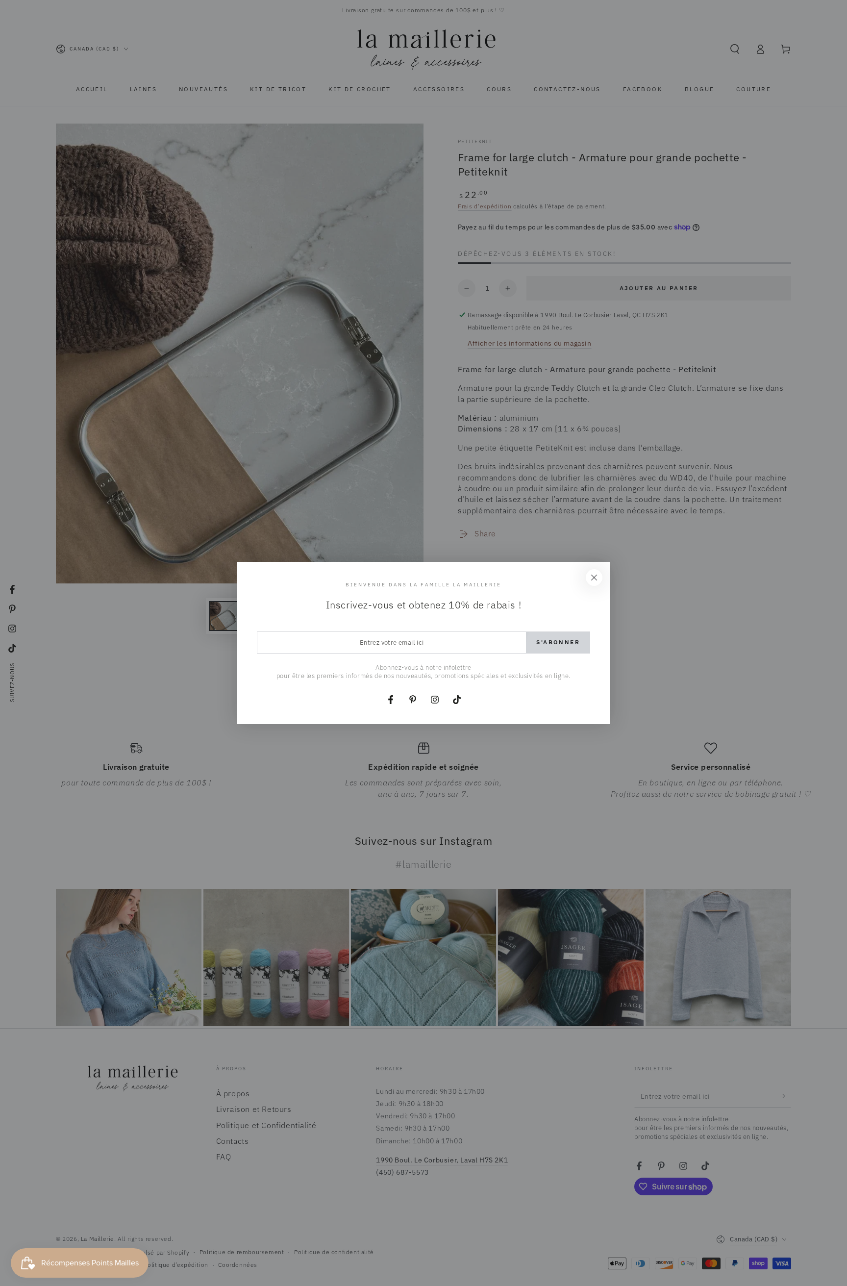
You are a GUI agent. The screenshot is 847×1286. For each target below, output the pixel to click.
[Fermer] (594, 577)
